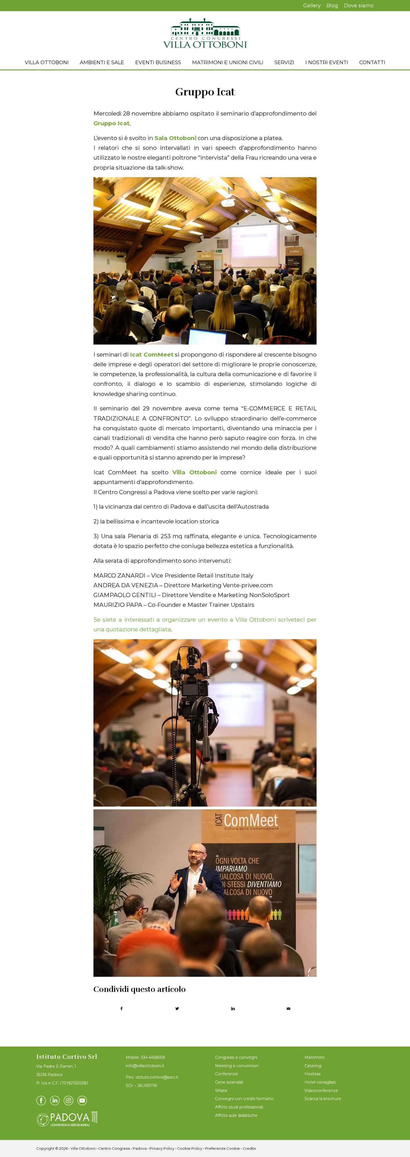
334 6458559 (153, 1057)
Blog (332, 6)
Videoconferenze (321, 1090)
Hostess (312, 1073)
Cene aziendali (229, 1082)
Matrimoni (315, 1057)
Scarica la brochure (323, 1098)
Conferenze (226, 1073)
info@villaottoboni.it (145, 1065)
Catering (313, 1065)
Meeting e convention (237, 1065)
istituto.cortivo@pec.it (157, 1077)
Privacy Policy (161, 1148)
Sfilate (221, 1090)
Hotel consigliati (320, 1082)
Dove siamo (359, 6)
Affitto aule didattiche (236, 1115)
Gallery (312, 6)
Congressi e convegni (236, 1057)
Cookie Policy (189, 1148)
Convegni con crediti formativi (244, 1098)
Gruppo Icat (205, 91)
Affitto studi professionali (239, 1107)
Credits (249, 1148)
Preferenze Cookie (222, 1148)
